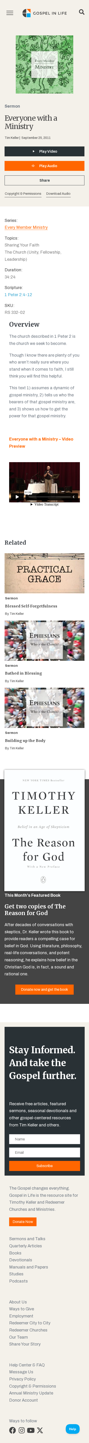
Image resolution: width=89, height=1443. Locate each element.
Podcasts (18, 1281)
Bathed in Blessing (23, 673)
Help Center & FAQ (27, 1365)
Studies (16, 1274)
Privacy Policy (22, 1379)
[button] (58, 194)
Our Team (18, 1337)
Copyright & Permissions (32, 1386)
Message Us (21, 1372)
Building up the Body (25, 740)
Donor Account (23, 1400)
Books (15, 1253)
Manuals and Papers (28, 1267)
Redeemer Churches (28, 1330)
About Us (18, 1302)
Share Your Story (25, 1344)
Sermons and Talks (27, 1239)
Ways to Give (21, 1309)
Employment (21, 1316)
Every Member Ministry (26, 227)
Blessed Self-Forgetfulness (31, 606)
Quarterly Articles (25, 1246)
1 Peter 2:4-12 (18, 294)
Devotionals (20, 1260)
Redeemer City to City (29, 1323)
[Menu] (10, 13)
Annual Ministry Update (31, 1393)
